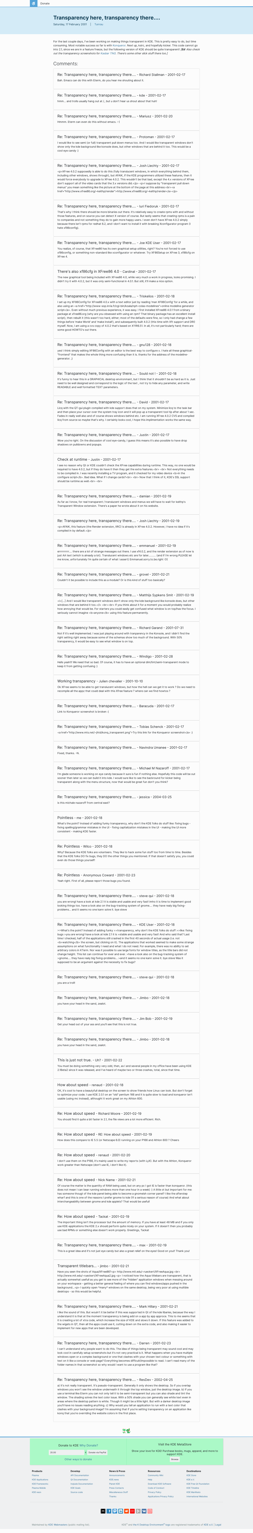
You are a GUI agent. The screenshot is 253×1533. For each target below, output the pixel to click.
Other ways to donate (78, 1459)
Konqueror (119, 45)
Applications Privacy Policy (161, 1496)
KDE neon (36, 1492)
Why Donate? (89, 1445)
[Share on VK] (144, 1511)
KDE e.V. (191, 1479)
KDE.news (114, 1479)
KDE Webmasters (57, 1524)
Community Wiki (155, 1475)
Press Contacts (116, 1488)
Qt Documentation (79, 1479)
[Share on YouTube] (132, 1511)
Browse (174, 1459)
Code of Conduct (156, 1488)
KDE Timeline (193, 1488)
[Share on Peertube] (138, 1511)
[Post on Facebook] (109, 1511)
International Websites (197, 1496)
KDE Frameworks (40, 1484)
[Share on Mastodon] (114, 1511)
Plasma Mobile (39, 1488)
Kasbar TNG (108, 53)
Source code (77, 1492)
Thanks (112, 1496)
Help (150, 1479)
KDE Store (191, 1475)
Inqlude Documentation (82, 1484)
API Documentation (80, 1475)
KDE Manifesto (193, 1492)
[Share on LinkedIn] (120, 1511)
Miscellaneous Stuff (118, 1492)
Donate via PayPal (97, 1452)
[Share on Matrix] (103, 1511)
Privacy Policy (154, 1492)
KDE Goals (75, 1488)
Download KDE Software (159, 1484)
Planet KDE (114, 1484)
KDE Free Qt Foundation (198, 1484)
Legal (218, 1524)
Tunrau (98, 24)
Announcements (117, 1475)
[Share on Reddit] (126, 1511)
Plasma (35, 1475)
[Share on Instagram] (150, 1511)
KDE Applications (40, 1479)
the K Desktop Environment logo (151, 1524)
